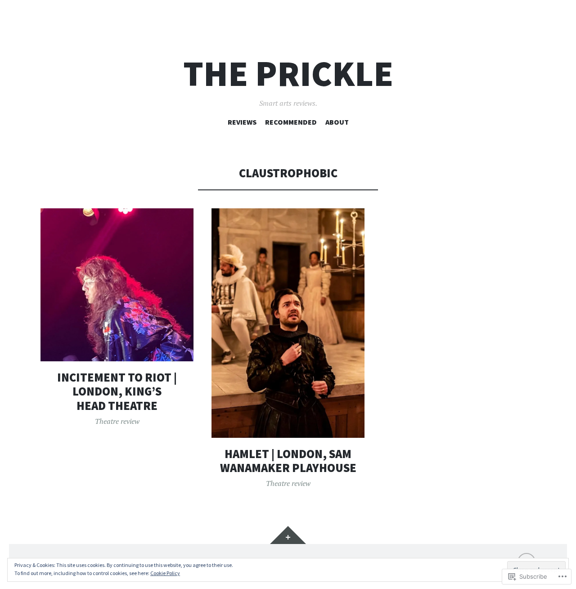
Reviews (242, 121)
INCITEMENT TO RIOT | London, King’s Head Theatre (117, 391)
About (337, 121)
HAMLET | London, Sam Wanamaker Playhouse (288, 461)
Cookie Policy (165, 573)
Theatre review (117, 421)
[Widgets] (288, 535)
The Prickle (288, 73)
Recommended (291, 121)
